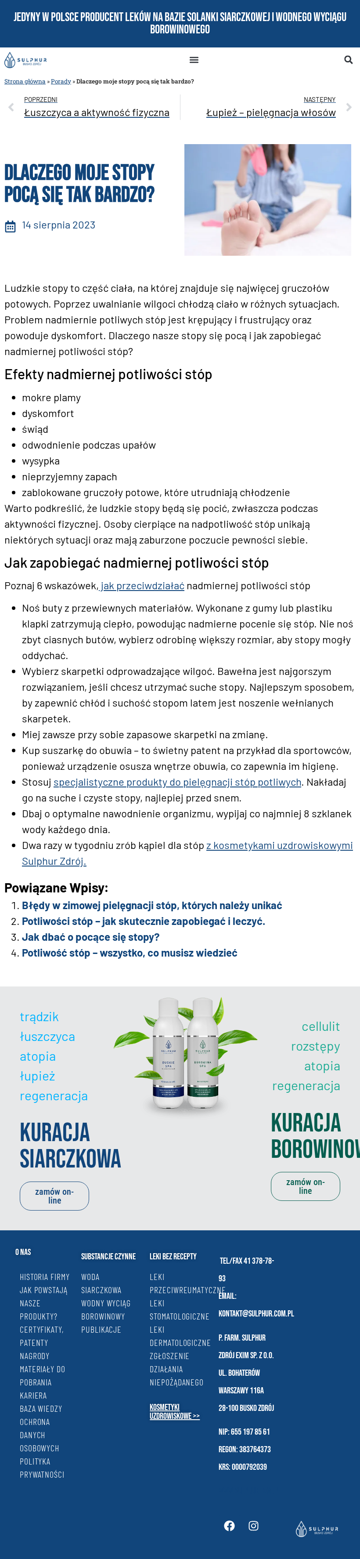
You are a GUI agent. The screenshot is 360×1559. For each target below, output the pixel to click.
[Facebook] (230, 1526)
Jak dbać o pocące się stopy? (91, 936)
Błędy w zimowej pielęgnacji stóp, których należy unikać (152, 905)
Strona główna (25, 81)
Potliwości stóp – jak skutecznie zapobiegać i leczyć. (143, 920)
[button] (194, 60)
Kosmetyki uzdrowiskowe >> (175, 1411)
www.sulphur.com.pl (250, 1491)
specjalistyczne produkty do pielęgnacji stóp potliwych (177, 781)
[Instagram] (254, 1526)
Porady (61, 81)
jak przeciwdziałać (141, 585)
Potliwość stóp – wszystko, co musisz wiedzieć (130, 952)
